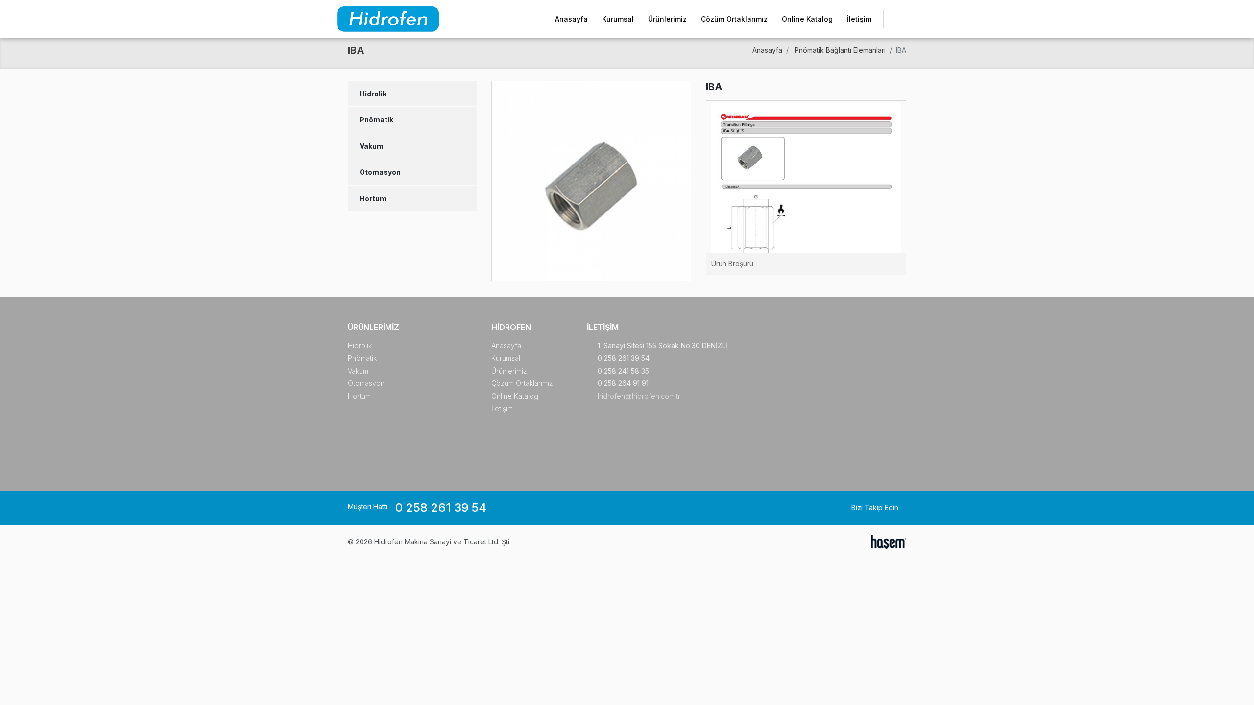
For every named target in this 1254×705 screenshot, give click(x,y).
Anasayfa (571, 19)
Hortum (373, 198)
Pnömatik (376, 120)
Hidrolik (373, 94)
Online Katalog (807, 19)
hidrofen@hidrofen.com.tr (639, 396)
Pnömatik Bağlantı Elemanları (840, 50)
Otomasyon (380, 172)
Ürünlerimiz (667, 19)
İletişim (859, 19)
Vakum (372, 146)
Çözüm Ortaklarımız (734, 19)
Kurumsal (618, 19)
